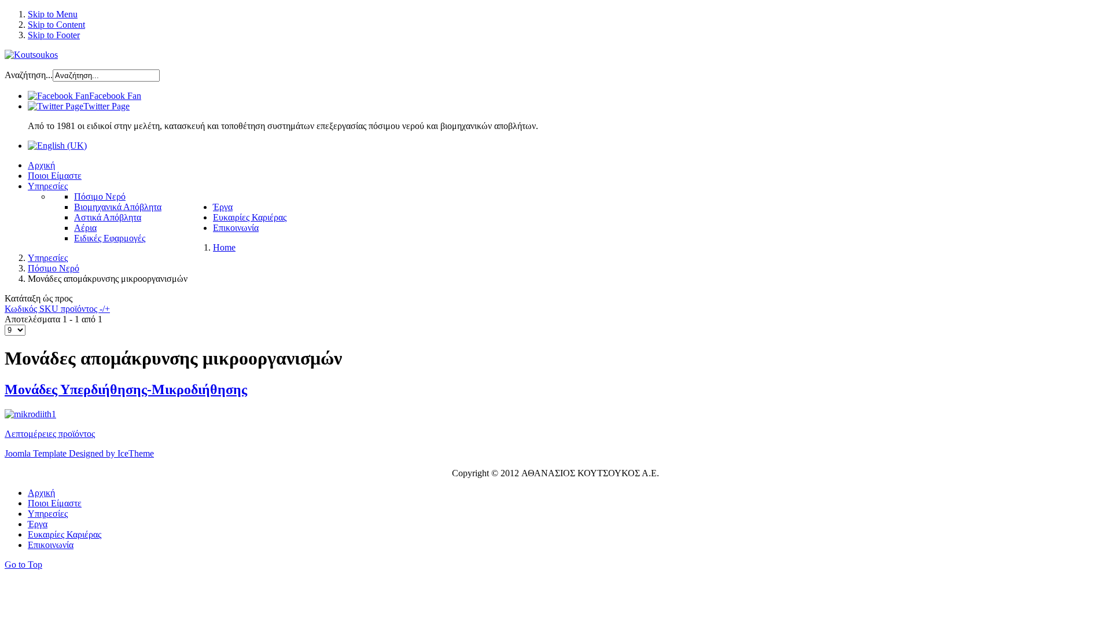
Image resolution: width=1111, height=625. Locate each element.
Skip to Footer (54, 35)
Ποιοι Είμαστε (55, 503)
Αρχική (41, 493)
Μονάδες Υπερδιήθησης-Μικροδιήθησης (126, 389)
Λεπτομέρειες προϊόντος (50, 434)
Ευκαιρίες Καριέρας (64, 534)
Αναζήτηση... (29, 75)
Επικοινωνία (50, 545)
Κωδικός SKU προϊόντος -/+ (57, 309)
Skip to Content (56, 25)
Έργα (37, 524)
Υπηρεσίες (48, 514)
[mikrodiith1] (30, 414)
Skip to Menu (53, 14)
